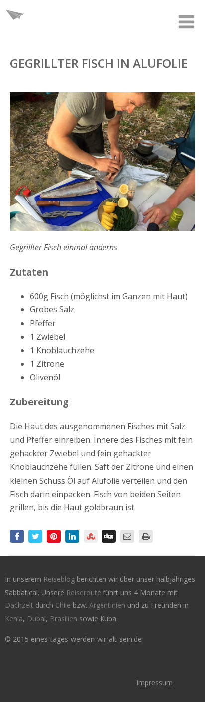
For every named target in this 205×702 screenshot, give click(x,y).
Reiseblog (60, 579)
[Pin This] (54, 536)
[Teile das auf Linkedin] (72, 536)
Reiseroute (84, 592)
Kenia (14, 618)
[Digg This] (109, 536)
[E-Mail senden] (127, 536)
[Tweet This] (35, 536)
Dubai (36, 618)
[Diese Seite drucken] (146, 536)
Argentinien (107, 605)
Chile (64, 605)
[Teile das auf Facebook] (17, 536)
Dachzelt (20, 605)
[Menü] (186, 21)
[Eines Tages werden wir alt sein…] (15, 26)
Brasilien (64, 618)
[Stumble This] (91, 536)
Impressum (154, 682)
